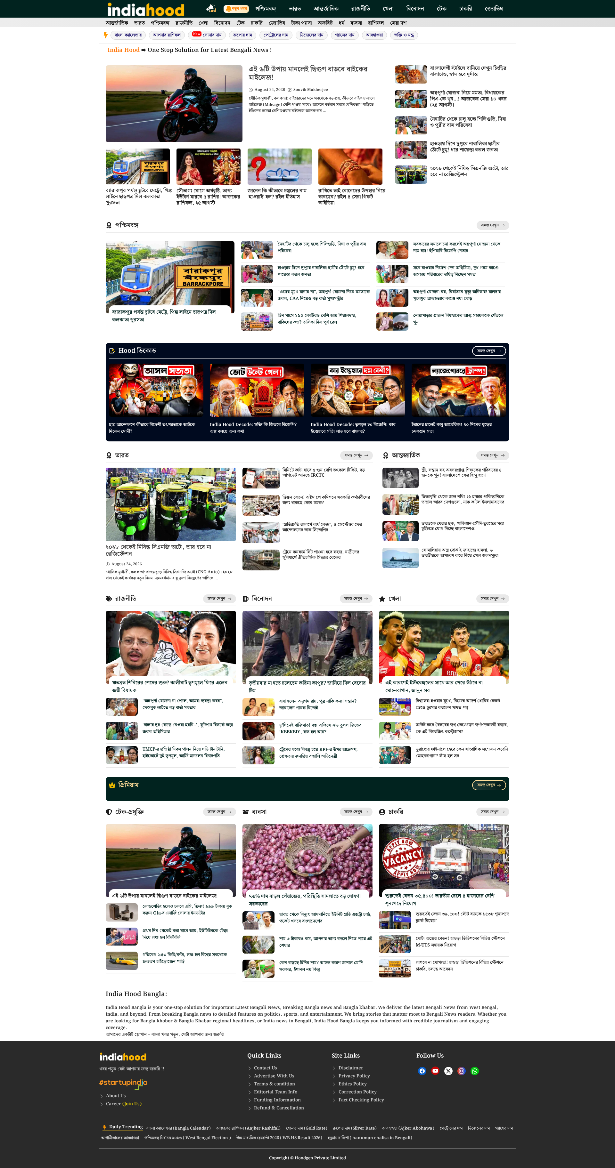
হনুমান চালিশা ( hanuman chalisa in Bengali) (370, 1138)
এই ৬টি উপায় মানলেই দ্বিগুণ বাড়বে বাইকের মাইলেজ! (308, 73)
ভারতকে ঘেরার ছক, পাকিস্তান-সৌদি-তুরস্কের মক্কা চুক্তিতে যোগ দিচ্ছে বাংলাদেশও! (463, 526)
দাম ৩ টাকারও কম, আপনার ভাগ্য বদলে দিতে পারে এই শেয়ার (325, 942)
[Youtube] (435, 1071)
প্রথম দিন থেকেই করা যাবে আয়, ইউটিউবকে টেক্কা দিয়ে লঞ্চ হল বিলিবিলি (185, 934)
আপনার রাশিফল (167, 35)
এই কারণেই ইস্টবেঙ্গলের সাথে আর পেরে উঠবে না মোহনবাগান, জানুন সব (433, 687)
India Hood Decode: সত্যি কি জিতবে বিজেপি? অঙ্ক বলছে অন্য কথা (253, 428)
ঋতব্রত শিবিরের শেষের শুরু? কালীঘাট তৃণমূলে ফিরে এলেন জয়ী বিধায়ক (169, 687)
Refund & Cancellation (279, 1108)
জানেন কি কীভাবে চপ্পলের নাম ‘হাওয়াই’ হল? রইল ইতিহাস (277, 194)
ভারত (295, 8)
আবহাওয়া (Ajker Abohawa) (408, 1128)
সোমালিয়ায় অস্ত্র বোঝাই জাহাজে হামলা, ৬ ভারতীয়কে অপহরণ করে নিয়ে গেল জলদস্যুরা (460, 553)
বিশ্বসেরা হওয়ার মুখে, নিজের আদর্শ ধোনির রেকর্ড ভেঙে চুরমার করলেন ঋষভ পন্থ (458, 704)
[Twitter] (448, 1071)
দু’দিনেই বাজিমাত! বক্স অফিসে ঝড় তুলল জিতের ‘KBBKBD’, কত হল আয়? (320, 729)
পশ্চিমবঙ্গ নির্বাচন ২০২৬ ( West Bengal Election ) (187, 1138)
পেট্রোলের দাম (276, 35)
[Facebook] (422, 1071)
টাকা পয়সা (301, 23)
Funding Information (277, 1100)
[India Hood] (146, 9)
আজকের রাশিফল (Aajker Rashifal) (248, 1128)
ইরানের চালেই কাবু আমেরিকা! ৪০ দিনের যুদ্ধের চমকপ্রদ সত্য (452, 428)
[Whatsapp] (475, 1071)
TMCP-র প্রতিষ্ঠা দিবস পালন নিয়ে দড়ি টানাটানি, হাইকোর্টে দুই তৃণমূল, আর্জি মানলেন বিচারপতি (184, 753)
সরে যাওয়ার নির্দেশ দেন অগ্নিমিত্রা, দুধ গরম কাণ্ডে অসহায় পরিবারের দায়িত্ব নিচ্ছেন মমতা (455, 271)
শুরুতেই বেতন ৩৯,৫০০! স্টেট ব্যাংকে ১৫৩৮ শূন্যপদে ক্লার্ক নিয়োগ (462, 917)
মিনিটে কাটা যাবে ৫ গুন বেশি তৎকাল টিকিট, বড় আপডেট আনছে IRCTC (324, 473)
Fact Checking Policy (361, 1100)
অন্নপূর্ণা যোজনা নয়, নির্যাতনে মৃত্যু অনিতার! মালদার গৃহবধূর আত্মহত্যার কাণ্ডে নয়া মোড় (457, 295)
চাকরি (465, 8)
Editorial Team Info (275, 1092)
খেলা (388, 8)
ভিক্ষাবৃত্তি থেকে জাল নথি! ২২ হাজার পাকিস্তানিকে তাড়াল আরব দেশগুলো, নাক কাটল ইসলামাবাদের (463, 499)
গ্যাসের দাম (345, 35)
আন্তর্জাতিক (326, 8)
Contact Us (265, 1068)
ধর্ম (341, 23)
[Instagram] (461, 1071)
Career (124, 1104)
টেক (442, 8)
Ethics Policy (353, 1084)
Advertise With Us (274, 1076)
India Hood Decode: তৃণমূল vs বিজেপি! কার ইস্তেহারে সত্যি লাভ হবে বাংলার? (353, 428)
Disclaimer (351, 1068)
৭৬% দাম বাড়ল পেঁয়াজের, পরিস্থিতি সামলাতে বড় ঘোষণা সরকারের (304, 900)
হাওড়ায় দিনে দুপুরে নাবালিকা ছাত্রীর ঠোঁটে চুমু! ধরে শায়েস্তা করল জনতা (465, 147)
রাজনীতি (360, 8)
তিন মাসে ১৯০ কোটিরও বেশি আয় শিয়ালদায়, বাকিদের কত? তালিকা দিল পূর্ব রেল (317, 319)
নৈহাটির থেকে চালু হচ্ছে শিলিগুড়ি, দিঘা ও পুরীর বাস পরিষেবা (468, 122)
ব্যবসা (356, 23)
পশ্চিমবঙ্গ (265, 8)
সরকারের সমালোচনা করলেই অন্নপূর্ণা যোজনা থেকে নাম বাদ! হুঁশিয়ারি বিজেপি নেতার (456, 247)
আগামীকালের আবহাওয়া (120, 1138)
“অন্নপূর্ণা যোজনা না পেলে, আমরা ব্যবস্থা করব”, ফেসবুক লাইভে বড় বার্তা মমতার (183, 704)
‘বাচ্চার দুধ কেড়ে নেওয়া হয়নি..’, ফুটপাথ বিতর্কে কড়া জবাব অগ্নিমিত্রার (188, 728)
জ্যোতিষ (494, 8)
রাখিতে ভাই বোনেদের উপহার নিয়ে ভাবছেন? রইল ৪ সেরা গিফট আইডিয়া (351, 197)
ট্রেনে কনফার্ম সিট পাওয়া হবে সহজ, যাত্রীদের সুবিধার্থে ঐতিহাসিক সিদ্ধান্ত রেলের (321, 555)
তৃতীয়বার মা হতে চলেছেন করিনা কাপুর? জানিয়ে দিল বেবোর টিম (307, 687)
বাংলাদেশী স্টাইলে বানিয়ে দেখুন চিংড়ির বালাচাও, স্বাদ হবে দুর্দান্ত (468, 71)
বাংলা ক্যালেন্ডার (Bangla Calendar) (178, 1128)
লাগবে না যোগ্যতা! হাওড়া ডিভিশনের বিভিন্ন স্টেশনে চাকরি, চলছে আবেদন (460, 966)
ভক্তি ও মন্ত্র (404, 35)
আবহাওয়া (374, 35)
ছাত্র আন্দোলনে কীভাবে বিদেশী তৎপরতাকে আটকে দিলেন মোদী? (152, 428)
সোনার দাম (207, 35)
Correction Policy (358, 1092)
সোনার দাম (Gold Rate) (306, 1128)
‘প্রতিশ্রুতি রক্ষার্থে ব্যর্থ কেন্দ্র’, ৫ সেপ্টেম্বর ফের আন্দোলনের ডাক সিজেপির (322, 527)
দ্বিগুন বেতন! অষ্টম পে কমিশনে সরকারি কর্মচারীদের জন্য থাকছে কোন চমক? (326, 500)
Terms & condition (274, 1084)
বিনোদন (415, 8)
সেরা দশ (398, 23)
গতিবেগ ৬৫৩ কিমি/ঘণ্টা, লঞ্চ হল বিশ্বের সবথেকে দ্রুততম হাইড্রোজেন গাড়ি (185, 958)
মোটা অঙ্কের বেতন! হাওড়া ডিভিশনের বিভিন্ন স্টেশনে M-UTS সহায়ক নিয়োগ (460, 942)
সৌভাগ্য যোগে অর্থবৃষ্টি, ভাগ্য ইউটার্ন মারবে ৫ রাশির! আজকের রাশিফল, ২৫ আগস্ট (208, 197)
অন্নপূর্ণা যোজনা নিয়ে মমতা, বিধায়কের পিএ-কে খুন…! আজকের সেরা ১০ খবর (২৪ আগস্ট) (468, 99)
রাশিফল (376, 23)
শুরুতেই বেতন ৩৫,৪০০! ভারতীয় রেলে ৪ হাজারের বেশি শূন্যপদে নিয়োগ (439, 900)
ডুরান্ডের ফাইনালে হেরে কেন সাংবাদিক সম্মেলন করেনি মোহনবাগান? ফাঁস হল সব (462, 753)
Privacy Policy (354, 1076)
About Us (116, 1096)
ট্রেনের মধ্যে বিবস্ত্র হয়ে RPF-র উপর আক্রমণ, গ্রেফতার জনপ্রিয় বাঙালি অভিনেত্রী (318, 753)
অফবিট (325, 23)
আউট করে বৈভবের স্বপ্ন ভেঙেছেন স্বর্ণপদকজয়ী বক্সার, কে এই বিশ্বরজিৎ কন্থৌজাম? (462, 728)
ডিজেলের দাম (312, 35)
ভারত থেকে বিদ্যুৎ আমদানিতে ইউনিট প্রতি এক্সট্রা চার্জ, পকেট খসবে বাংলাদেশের (325, 918)
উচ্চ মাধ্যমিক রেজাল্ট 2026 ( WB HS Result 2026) (279, 1138)
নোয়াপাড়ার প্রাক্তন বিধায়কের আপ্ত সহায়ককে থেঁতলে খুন (458, 319)
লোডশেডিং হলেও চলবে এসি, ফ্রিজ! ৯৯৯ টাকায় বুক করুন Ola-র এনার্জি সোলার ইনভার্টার (187, 910)
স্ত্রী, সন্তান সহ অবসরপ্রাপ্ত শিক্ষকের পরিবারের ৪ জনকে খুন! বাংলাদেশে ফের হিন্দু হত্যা (462, 473)
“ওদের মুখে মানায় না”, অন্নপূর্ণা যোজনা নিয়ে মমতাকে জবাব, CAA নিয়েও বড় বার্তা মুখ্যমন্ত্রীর (324, 295)
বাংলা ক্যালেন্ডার (128, 35)
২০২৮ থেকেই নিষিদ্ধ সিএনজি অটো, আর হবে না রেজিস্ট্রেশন (469, 172)
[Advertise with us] (211, 9)
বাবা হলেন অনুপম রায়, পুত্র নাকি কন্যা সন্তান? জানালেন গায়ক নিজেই (318, 705)
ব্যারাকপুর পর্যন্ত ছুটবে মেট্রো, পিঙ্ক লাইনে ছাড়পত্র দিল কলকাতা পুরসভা (139, 197)
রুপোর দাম (242, 35)
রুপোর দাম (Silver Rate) (355, 1128)
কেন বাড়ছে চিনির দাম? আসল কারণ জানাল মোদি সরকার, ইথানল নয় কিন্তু (321, 966)
